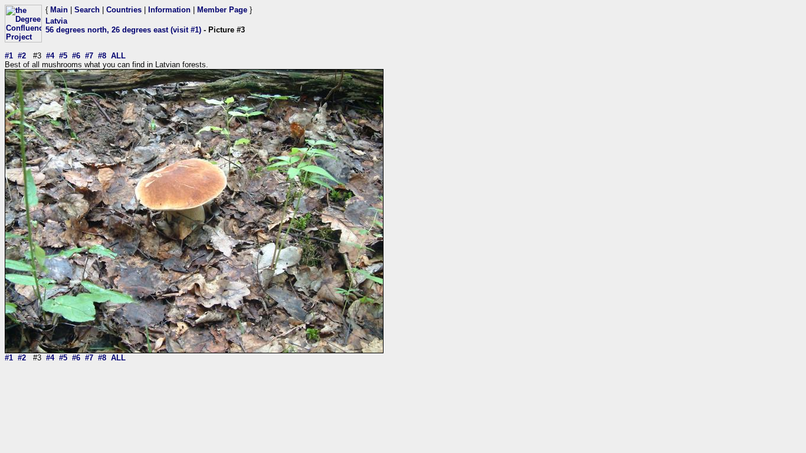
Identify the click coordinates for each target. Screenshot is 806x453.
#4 (50, 55)
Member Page (222, 9)
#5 (63, 55)
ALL (118, 55)
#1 (9, 55)
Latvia (56, 21)
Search (87, 9)
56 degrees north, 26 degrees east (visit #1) (123, 29)
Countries (124, 9)
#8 (102, 55)
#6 (76, 55)
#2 (22, 55)
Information (169, 9)
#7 (89, 55)
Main (59, 9)
